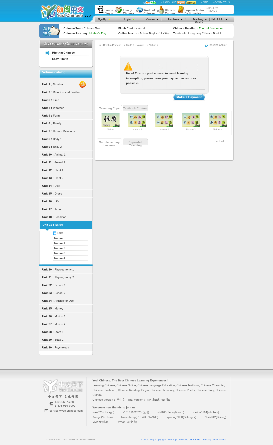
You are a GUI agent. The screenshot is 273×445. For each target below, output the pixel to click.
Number (58, 84)
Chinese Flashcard (104, 390)
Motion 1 (60, 316)
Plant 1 (59, 170)
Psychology (62, 347)
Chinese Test (92, 28)
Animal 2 (59, 162)
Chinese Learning (137, 380)
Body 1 (57, 139)
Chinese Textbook (187, 385)
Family (57, 123)
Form (56, 115)
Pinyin (145, 390)
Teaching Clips (109, 108)
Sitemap (172, 439)
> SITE (204, 2)
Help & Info (217, 19)
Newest (183, 439)
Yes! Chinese (101, 380)
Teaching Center (198, 20)
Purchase (173, 19)
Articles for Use (64, 300)
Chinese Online (126, 385)
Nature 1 (59, 243)
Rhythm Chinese (63, 52)
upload (220, 141)
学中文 (121, 399)
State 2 (59, 339)
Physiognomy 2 (64, 277)
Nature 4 (59, 258)
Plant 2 (59, 178)
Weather (58, 107)
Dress (58, 193)
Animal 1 (60, 154)
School (206, 439)
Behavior (60, 217)
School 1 (60, 285)
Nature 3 (59, 253)
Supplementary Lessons (109, 144)
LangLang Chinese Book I (204, 33)
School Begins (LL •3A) (154, 33)
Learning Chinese (104, 385)
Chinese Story (205, 390)
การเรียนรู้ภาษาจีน (158, 399)
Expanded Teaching (135, 144)
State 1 (59, 331)
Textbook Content (135, 108)
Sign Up (102, 19)
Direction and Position (67, 92)
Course (150, 19)
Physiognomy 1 (64, 269)
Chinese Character (212, 385)
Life (57, 201)
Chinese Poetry (185, 390)
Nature (59, 224)
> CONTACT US (221, 2)
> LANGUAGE (168, 2)
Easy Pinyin (60, 58)
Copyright (160, 439)
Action (58, 209)
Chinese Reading (129, 390)
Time (56, 100)
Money (59, 308)
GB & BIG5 (194, 439)
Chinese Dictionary (162, 390)
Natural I (141, 28)
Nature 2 (59, 248)
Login (127, 19)
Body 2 (57, 146)
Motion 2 (60, 324)
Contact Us (147, 439)
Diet (57, 185)
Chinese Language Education (156, 385)
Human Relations (64, 131)
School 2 (60, 292)
